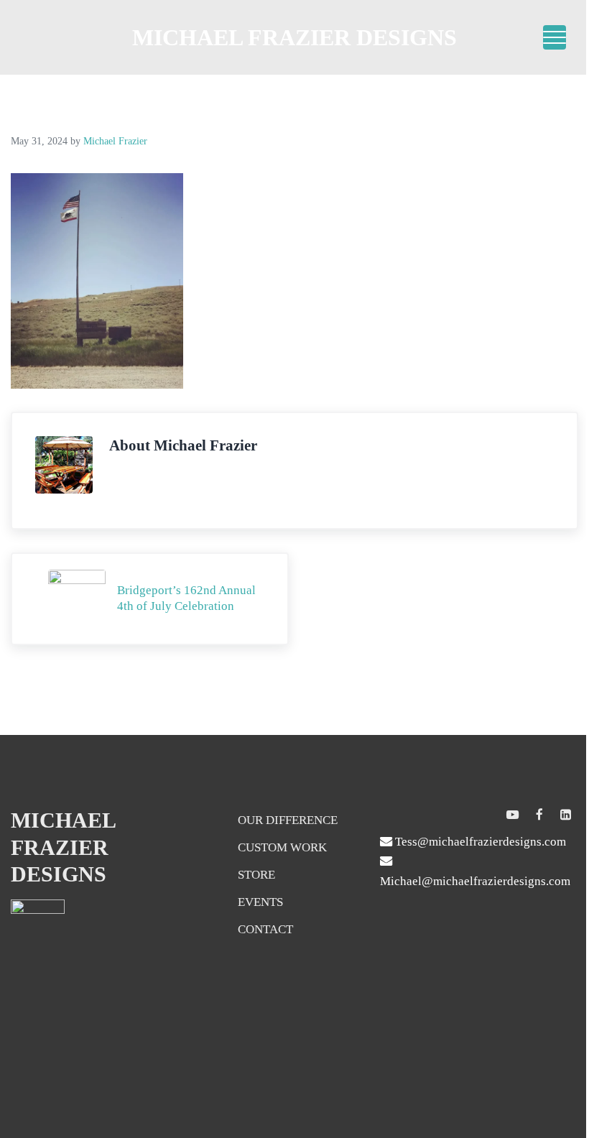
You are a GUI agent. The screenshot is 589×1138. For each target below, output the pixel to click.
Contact (265, 929)
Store (256, 875)
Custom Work (282, 847)
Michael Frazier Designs (294, 37)
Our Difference (288, 820)
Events (260, 902)
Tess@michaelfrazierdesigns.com (479, 841)
